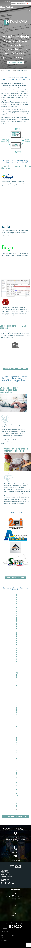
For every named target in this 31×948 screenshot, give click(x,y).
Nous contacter (4, 870)
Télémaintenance (5, 872)
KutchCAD (14, 70)
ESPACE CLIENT (21, 3)
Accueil (2, 70)
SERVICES (13, 3)
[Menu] (29, 10)
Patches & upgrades (5, 874)
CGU (2, 877)
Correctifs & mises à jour (7, 933)
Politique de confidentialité (7, 876)
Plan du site (3, 880)
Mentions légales (5, 879)
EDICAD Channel (5, 871)
